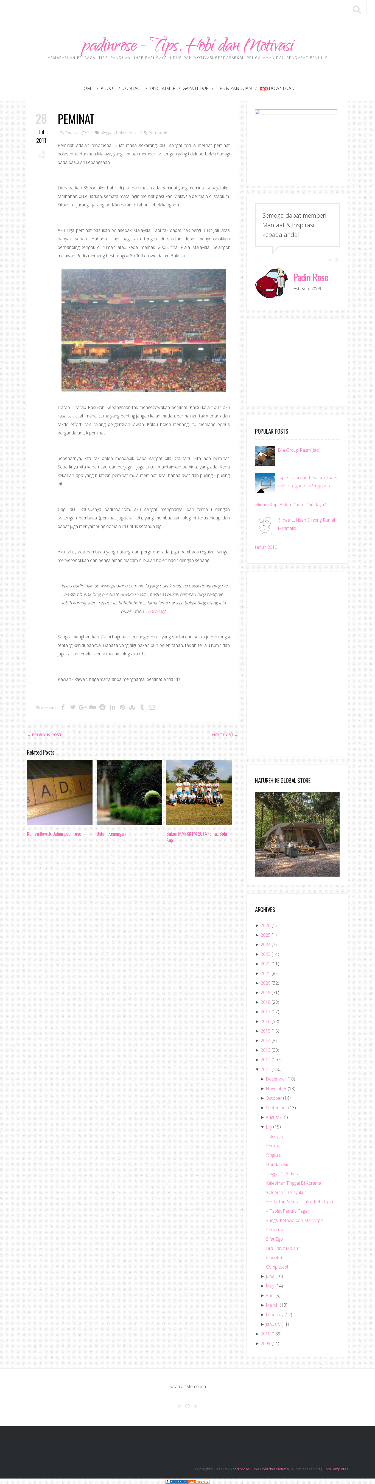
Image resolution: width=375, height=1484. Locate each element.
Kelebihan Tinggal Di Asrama (293, 1183)
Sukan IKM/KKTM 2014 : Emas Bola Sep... (196, 837)
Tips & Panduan (234, 88)
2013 (265, 1050)
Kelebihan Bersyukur (286, 1192)
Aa (103, 637)
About (108, 88)
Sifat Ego (274, 1239)
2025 (265, 935)
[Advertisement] (187, 12)
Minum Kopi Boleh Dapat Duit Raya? (290, 505)
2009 (265, 1343)
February (274, 1315)
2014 (265, 1040)
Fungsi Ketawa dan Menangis (294, 1220)
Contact (132, 88)
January (273, 1324)
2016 (265, 1021)
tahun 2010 (266, 547)
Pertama (274, 1230)
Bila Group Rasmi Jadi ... (300, 450)
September (276, 1108)
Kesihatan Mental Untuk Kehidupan (300, 1202)
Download (282, 88)
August (272, 1117)
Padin (70, 132)
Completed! (277, 1267)
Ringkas (273, 1155)
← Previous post (44, 734)
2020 (265, 983)
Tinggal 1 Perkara (283, 1174)
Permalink (158, 132)
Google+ (274, 1258)
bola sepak (126, 132)
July (269, 1127)
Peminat (76, 118)
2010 (265, 1334)
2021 (265, 973)
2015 (265, 1031)
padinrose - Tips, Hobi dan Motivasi (188, 47)
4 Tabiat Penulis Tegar (287, 1211)
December (276, 1079)
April (270, 1295)
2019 (265, 993)
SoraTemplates (335, 1468)
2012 (265, 1060)
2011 (265, 1069)
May (270, 1286)
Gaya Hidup (196, 88)
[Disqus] (132, 931)
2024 (265, 945)
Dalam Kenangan (111, 833)
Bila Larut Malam (282, 1248)
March (272, 1305)
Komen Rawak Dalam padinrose (54, 833)
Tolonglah (275, 1136)
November (276, 1088)
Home (87, 88)
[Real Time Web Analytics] (198, 1481)
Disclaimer (162, 88)
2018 (265, 1002)
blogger (107, 132)
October (274, 1098)
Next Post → (225, 734)
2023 (265, 954)
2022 (265, 964)
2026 (265, 925)
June (270, 1276)
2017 (265, 1012)
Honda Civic (277, 1164)
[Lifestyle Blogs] (177, 1481)
